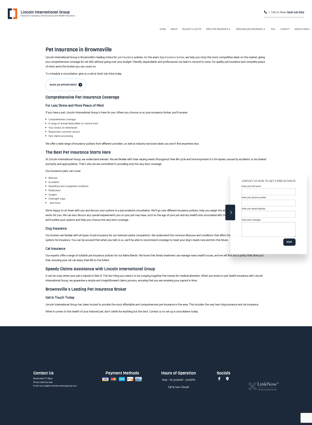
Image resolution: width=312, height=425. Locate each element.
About (174, 29)
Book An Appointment (64, 84)
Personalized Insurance (249, 29)
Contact (285, 29)
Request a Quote (191, 29)
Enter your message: (250, 220)
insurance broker (174, 57)
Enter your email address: (252, 209)
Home (163, 29)
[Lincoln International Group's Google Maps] (227, 379)
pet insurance (125, 57)
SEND (288, 242)
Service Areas (302, 29)
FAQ (273, 29)
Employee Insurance (217, 29)
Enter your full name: (250, 186)
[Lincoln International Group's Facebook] (219, 379)
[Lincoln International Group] (12, 14)
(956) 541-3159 (295, 12)
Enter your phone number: (252, 197)
